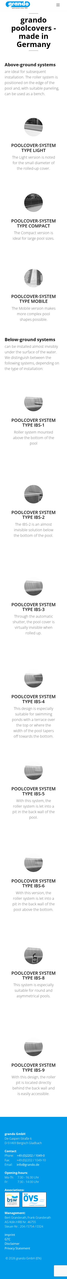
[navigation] (58, 5)
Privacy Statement (17, 1248)
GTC (7, 1239)
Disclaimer (12, 1244)
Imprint (10, 1235)
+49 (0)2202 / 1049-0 (31, 1156)
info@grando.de (28, 1165)
